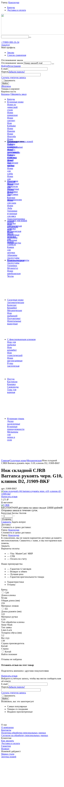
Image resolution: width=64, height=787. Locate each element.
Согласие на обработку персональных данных (24, 735)
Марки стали (7, 754)
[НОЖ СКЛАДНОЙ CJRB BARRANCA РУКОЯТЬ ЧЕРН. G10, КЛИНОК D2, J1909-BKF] (32, 494)
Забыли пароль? (17, 71)
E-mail (4, 69)
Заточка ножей (8, 756)
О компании (7, 727)
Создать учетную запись (13, 77)
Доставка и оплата (16, 10)
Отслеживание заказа (12, 63)
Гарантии (6, 746)
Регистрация (14, 66)
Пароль (5, 71)
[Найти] (30, 37)
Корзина (5, 94)
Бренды (11, 7)
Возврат (5, 748)
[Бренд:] (5, 505)
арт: (3, 488)
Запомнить (9, 80)
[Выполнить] (53, 63)
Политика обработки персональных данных (23, 732)
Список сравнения (16, 55)
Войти (4, 66)
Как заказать (7, 740)
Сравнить (6, 522)
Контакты (6, 730)
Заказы (10, 52)
